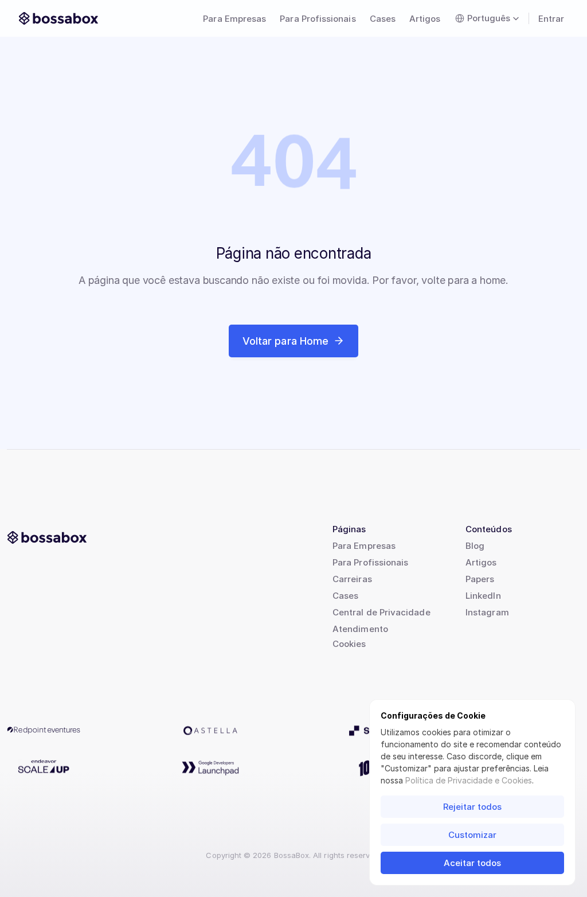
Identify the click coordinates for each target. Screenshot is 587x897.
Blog (474, 545)
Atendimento (360, 628)
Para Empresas (364, 545)
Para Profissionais (370, 562)
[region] (293, 167)
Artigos (481, 562)
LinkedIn (483, 595)
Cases (345, 595)
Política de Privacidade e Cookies (468, 780)
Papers (479, 579)
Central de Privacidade (381, 612)
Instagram (487, 612)
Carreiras (352, 579)
